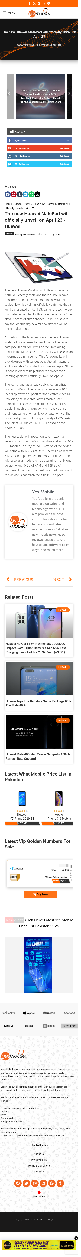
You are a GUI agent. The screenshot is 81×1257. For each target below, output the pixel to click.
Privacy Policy (39, 1163)
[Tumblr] (60, 1187)
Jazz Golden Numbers (69, 881)
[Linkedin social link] (44, 3)
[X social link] (34, 3)
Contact (39, 1175)
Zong (3, 1125)
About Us (39, 1157)
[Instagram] (35, 1187)
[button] (9, 95)
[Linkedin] (43, 1187)
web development (37, 1101)
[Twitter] (26, 1187)
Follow (64, 152)
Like (67, 144)
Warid (3, 1118)
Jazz (37, 1112)
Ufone (4, 1115)
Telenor (4, 1122)
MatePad (11, 346)
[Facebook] (18, 1187)
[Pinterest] (52, 1187)
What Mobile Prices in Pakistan (48, 1139)
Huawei (11, 190)
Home (8, 208)
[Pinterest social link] (39, 3)
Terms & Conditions (39, 1169)
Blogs (18, 208)
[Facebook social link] (29, 3)
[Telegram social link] (48, 3)
